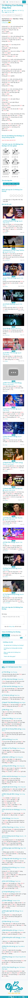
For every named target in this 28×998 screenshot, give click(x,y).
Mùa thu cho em (8, 946)
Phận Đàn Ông (9, 542)
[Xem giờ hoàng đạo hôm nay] (9, 997)
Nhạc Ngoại (22, 702)
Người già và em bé (9, 787)
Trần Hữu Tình (10, 12)
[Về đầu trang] (26, 997)
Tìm (24, 2)
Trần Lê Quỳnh (15, 921)
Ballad (6, 471)
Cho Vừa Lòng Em (9, 967)
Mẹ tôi (5, 709)
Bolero (6, 232)
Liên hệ (19, 997)
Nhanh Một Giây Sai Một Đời (13, 488)
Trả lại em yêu (7, 695)
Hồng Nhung (6, 22)
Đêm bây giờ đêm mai (10, 794)
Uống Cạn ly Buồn (10, 568)
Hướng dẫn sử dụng (9, 662)
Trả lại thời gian (8, 891)
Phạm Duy (17, 695)
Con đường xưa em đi (10, 836)
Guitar (5, 183)
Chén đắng (6, 900)
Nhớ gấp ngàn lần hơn (10, 911)
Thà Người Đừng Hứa (11, 594)
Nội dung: (4, 614)
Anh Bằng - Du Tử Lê (19, 827)
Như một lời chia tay (9, 776)
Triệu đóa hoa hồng (9, 679)
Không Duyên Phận (10, 221)
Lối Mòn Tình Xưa (10, 353)
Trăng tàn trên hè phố (10, 858)
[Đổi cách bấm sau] (8, 156)
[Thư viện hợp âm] (23, 997)
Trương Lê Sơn (16, 900)
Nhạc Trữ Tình (18, 10)
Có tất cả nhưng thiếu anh (11, 729)
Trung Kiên (20, 679)
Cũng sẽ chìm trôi (9, 766)
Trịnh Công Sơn (8, 10)
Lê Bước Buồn (8, 304)
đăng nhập (11, 626)
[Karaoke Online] (11, 997)
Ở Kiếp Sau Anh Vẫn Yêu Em (13, 518)
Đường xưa (6, 957)
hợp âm (5, 156)
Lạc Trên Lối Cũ (9, 278)
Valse (6, 391)
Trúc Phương (14, 672)
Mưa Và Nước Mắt (10, 436)
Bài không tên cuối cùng (11, 937)
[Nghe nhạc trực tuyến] (13, 997)
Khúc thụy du (7, 827)
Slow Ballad (7, 524)
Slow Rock (7, 260)
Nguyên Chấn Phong (9, 252)
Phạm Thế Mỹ (22, 858)
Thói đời (6, 672)
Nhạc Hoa (20, 686)
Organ (17, 183)
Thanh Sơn (17, 881)
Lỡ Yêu (6, 328)
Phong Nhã (15, 739)
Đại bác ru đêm (8, 757)
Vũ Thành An (20, 930)
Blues (3, 12)
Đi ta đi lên (6, 739)
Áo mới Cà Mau (8, 881)
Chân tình (6, 921)
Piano (13, 183)
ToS (16, 997)
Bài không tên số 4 (9, 930)
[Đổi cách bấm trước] (3, 156)
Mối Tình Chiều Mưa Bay (12, 383)
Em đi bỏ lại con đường (10, 809)
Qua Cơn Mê (7, 718)
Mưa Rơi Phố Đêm (10, 409)
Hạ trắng (6, 818)
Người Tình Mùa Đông (10, 702)
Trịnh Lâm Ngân (17, 718)
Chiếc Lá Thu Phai (9, 748)
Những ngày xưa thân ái (11, 848)
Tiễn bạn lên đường (9, 686)
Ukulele (9, 183)
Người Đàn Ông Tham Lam (12, 462)
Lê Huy (11, 709)
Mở (7, 635)
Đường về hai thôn (9, 867)
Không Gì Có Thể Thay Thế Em (14, 250)
